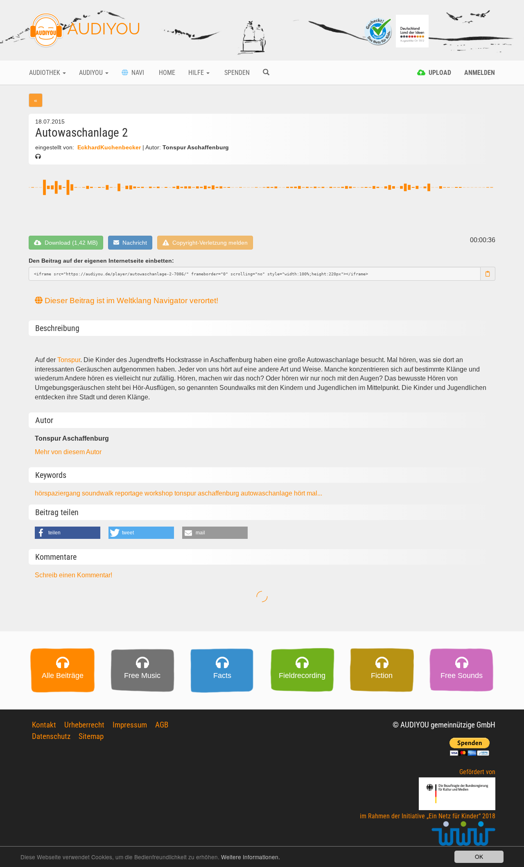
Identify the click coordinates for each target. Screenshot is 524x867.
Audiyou (91, 73)
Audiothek (45, 73)
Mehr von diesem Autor (68, 451)
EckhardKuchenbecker (109, 147)
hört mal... (308, 493)
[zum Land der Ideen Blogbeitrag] (412, 30)
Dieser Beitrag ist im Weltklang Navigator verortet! (130, 300)
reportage (130, 493)
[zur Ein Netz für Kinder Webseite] (463, 837)
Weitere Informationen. (250, 857)
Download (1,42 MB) (69, 242)
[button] (67, 533)
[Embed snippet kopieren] (488, 274)
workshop (159, 493)
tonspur (186, 493)
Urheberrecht (84, 725)
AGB (161, 725)
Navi (136, 73)
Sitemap (91, 736)
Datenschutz (51, 736)
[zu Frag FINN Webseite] (378, 30)
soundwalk (98, 493)
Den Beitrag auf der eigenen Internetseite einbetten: (101, 260)
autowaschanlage (267, 493)
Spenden (236, 73)
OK (479, 856)
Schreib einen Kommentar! (73, 575)
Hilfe (197, 73)
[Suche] (266, 73)
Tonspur (68, 359)
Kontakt (44, 725)
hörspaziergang (58, 493)
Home (166, 73)
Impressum (130, 725)
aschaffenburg (219, 493)
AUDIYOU (101, 28)
